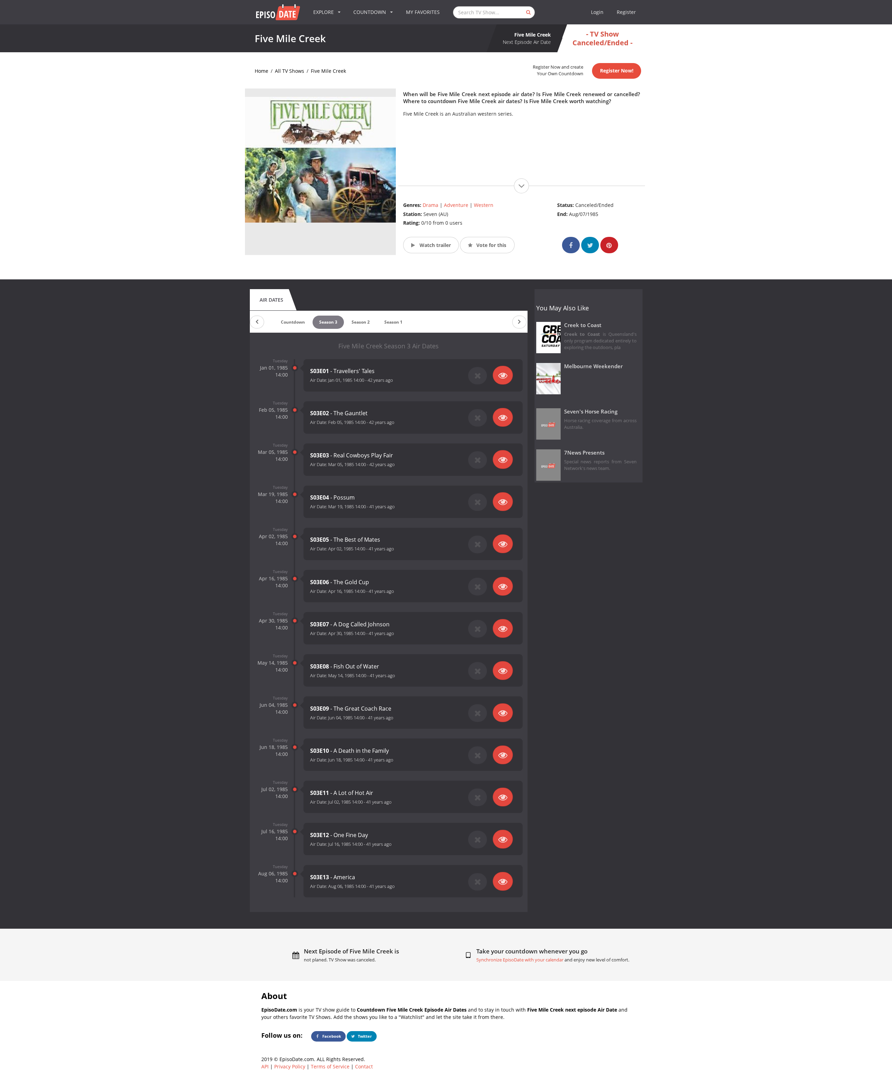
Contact (364, 1066)
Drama (430, 205)
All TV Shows (289, 71)
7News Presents (584, 452)
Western (483, 205)
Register (626, 12)
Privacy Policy (289, 1066)
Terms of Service (330, 1066)
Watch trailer (434, 245)
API (265, 1066)
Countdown (293, 322)
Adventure (456, 205)
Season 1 (393, 322)
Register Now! (616, 70)
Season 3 (328, 322)
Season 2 (361, 322)
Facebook (331, 1036)
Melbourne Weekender (593, 366)
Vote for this (490, 245)
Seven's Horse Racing (590, 411)
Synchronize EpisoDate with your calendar (519, 960)
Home (261, 71)
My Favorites (423, 12)
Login (597, 12)
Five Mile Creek (328, 71)
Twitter (364, 1036)
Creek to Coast (582, 325)
